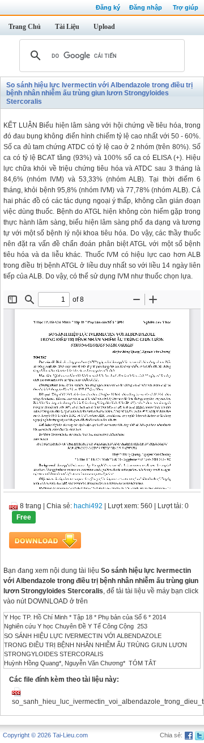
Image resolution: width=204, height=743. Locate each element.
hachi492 (88, 506)
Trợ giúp (185, 7)
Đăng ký (108, 7)
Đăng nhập (145, 7)
